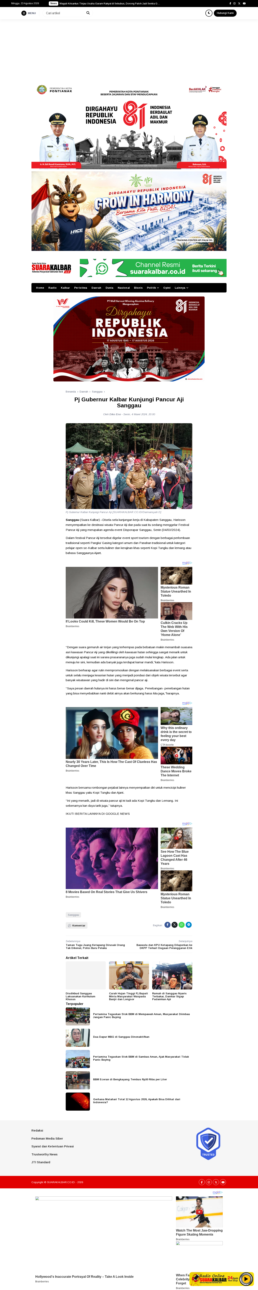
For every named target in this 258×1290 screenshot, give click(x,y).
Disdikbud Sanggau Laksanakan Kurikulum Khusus (80, 996)
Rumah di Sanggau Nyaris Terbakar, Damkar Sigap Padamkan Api (169, 996)
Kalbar (65, 287)
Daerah (96, 287)
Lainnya (180, 287)
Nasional (124, 287)
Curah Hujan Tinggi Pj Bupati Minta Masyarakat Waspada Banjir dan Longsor (128, 996)
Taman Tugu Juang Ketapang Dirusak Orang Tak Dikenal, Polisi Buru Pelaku (95, 946)
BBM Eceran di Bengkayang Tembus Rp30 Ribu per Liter (130, 1079)
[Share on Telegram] (189, 925)
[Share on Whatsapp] (182, 925)
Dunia (109, 287)
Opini (167, 287)
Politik (151, 287)
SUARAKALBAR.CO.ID (61, 1182)
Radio (52, 287)
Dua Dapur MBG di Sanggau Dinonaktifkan (121, 1036)
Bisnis (138, 287)
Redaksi (37, 1130)
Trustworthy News (44, 1154)
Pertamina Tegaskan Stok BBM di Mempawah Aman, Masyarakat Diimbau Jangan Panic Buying (141, 1016)
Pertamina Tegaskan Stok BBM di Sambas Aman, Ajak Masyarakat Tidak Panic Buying (141, 1058)
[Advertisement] (129, 49)
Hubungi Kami (225, 12)
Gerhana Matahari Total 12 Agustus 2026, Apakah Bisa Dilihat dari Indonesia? (136, 1101)
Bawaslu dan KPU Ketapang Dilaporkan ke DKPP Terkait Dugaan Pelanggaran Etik (164, 946)
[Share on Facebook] (167, 925)
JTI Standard (40, 1162)
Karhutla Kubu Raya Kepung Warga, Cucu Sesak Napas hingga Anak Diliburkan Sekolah (108, 3)
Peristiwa (80, 287)
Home (40, 287)
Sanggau (73, 914)
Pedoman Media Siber (47, 1138)
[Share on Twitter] (175, 925)
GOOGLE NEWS (118, 813)
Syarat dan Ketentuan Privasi (52, 1146)
